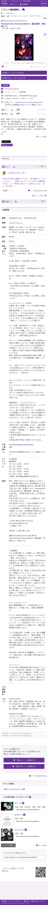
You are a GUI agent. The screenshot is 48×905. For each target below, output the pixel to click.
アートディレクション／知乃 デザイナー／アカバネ (28, 63)
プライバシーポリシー (15, 901)
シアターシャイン (11, 92)
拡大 (6, 871)
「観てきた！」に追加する (25, 766)
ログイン (15, 4)
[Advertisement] (24, 891)
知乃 (18, 803)
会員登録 (25, 4)
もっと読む (42, 137)
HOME (3, 16)
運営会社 (26, 901)
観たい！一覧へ (38, 196)
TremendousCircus (11, 89)
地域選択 (5, 4)
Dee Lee (19, 830)
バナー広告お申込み (8, 13)
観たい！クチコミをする (14, 73)
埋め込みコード (7, 145)
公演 (8, 16)
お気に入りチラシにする (39, 66)
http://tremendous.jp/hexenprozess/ (29, 102)
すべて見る (42, 845)
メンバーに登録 (7, 845)
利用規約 (4, 901)
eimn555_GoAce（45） (16, 173)
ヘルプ (42, 901)
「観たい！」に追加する (25, 760)
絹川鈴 (19, 815)
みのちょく (28, 733)
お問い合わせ (35, 901)
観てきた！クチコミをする (15, 78)
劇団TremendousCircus (13, 789)
